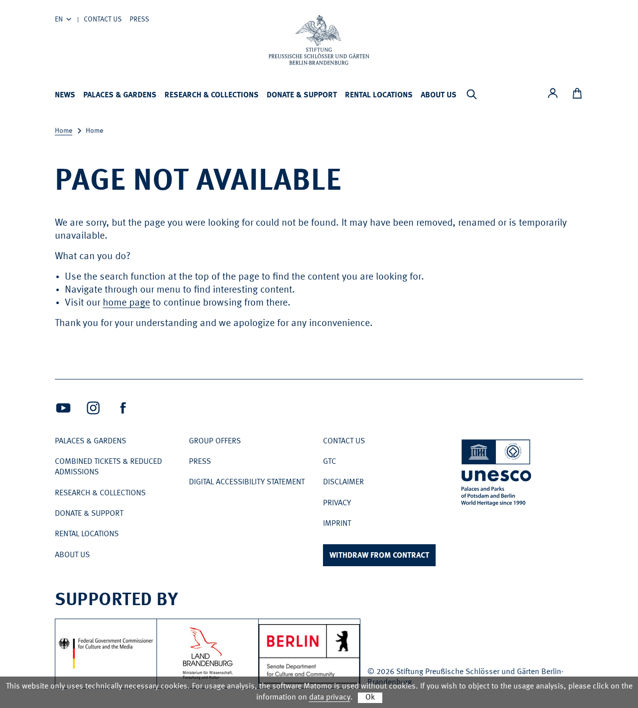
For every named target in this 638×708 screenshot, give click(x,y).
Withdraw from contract (379, 556)
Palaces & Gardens (120, 95)
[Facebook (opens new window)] (123, 407)
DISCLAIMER (343, 482)
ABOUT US (439, 95)
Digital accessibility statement (247, 482)
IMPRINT (337, 524)
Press (139, 19)
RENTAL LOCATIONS (379, 95)
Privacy (337, 503)
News (65, 95)
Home (63, 130)
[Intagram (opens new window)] (93, 407)
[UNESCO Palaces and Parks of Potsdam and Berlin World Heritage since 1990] (497, 474)
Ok (370, 698)
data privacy (329, 698)
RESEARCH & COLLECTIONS (211, 95)
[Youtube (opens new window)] (63, 407)
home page (126, 303)
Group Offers (215, 441)
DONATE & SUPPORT (302, 95)
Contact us (103, 19)
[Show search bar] (472, 94)
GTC (329, 462)
